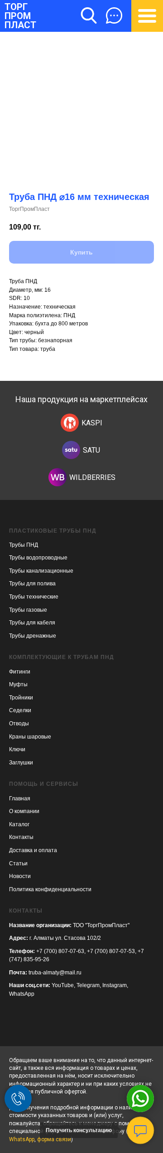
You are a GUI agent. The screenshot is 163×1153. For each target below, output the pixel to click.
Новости (20, 876)
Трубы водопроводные (38, 557)
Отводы (19, 723)
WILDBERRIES (92, 477)
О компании (24, 811)
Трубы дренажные (32, 636)
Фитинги (19, 672)
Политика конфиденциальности (50, 889)
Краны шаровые (30, 737)
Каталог (19, 824)
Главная (19, 798)
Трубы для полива (32, 583)
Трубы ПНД (23, 545)
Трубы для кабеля (32, 622)
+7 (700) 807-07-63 (60, 951)
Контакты (21, 837)
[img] (70, 423)
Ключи (17, 749)
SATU (91, 450)
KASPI (92, 423)
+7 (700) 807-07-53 (111, 951)
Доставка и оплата (33, 850)
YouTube (63, 985)
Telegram (88, 985)
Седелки (20, 710)
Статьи (18, 863)
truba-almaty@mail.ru (55, 972)
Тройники (21, 697)
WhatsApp (21, 994)
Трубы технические (33, 597)
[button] (114, 15)
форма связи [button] (54, 1139)
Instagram (114, 985)
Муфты (18, 684)
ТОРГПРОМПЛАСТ (20, 15)
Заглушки (21, 762)
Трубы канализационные (41, 571)
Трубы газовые (28, 610)
